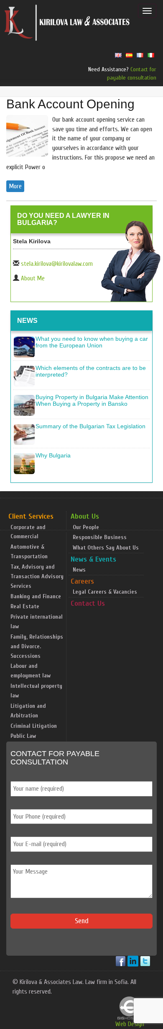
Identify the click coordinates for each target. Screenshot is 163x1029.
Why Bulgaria (53, 455)
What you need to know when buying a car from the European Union (92, 341)
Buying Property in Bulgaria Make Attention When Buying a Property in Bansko (92, 400)
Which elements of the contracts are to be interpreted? (91, 371)
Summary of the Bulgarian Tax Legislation (90, 426)
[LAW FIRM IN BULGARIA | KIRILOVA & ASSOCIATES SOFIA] (67, 25)
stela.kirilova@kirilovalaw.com (57, 263)
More (15, 186)
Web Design (129, 1024)
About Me (33, 278)
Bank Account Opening (70, 104)
